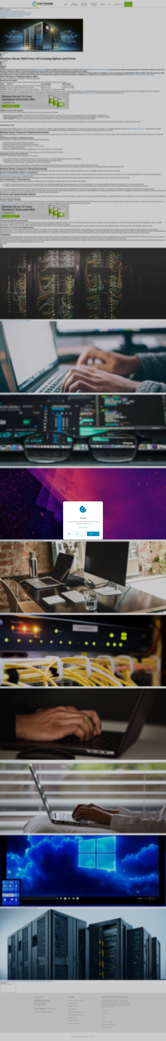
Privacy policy (83, 527)
